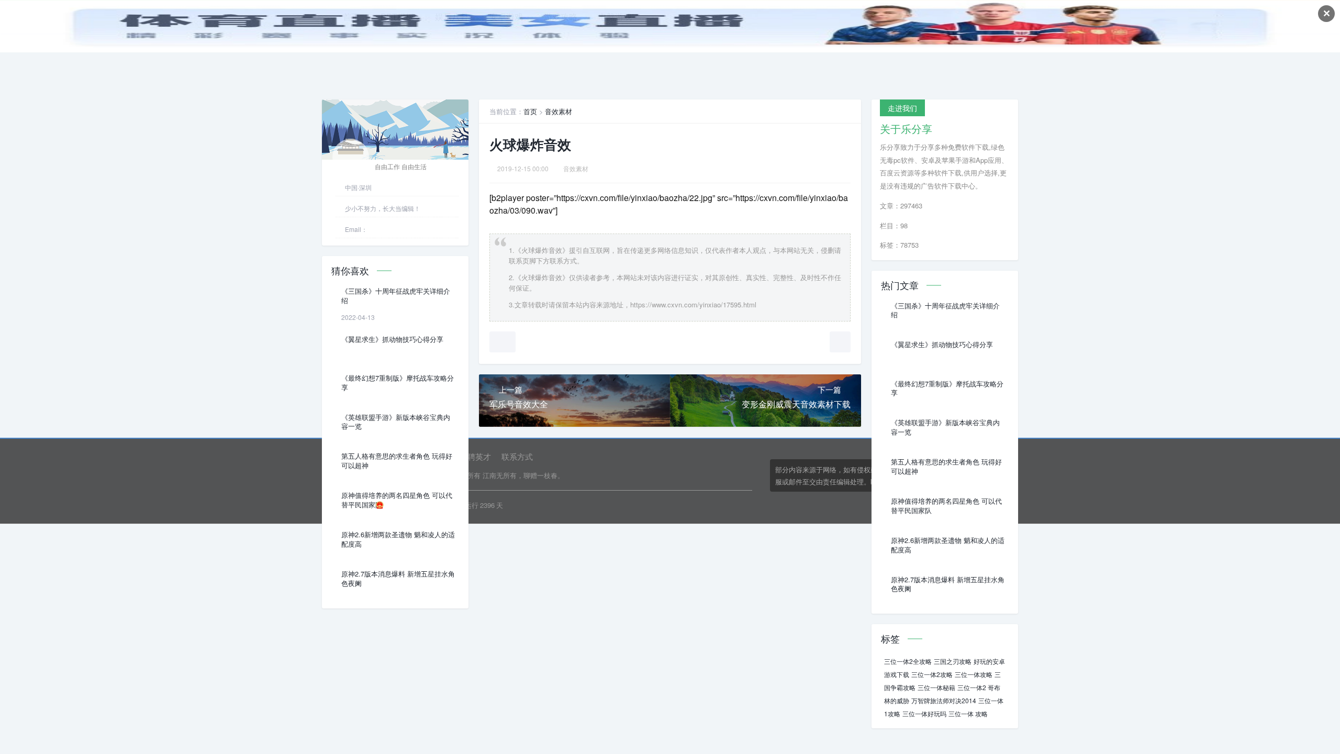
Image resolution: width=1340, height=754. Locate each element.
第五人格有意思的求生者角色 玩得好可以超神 (396, 460)
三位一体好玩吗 (924, 713)
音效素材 (558, 111)
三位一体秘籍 (936, 687)
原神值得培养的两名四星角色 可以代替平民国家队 (396, 500)
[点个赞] (502, 341)
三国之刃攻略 (953, 661)
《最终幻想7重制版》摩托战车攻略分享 (397, 382)
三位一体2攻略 (932, 674)
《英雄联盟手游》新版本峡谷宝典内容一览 (395, 422)
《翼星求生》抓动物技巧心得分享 (392, 339)
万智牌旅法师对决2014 (943, 700)
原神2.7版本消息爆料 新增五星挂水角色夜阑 (398, 578)
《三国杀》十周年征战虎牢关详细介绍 (395, 295)
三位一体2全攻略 (908, 661)
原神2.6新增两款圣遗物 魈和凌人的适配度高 (398, 539)
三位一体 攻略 (968, 713)
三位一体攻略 (973, 674)
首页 (530, 111)
